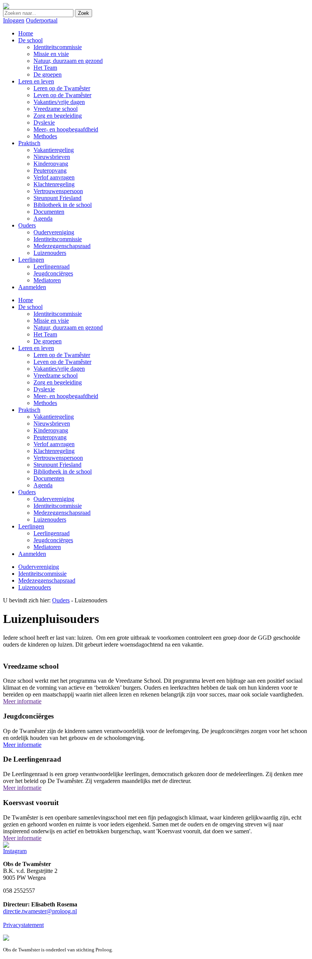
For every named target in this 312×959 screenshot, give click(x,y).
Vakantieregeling (53, 416)
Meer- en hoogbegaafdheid (65, 396)
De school (30, 307)
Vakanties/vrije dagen (59, 368)
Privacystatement (23, 925)
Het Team (45, 334)
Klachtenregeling (54, 451)
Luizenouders (49, 519)
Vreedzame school (55, 375)
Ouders (27, 492)
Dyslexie (44, 389)
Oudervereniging (53, 499)
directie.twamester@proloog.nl (40, 911)
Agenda (43, 485)
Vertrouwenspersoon (58, 458)
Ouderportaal (41, 20)
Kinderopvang (50, 430)
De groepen (47, 341)
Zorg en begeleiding (57, 382)
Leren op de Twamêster (61, 355)
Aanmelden (32, 554)
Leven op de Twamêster (62, 362)
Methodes (45, 403)
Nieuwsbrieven (51, 423)
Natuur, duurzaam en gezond (68, 327)
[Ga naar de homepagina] (6, 7)
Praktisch (29, 410)
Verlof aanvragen (54, 444)
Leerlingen (31, 526)
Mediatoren (47, 547)
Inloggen (13, 20)
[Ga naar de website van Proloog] (6, 938)
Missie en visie (51, 320)
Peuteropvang (50, 437)
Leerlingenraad (51, 533)
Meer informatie (22, 701)
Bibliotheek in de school (62, 471)
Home (25, 300)
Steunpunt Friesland (57, 464)
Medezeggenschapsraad (62, 512)
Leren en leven (36, 348)
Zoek (83, 13)
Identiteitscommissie (57, 314)
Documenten (48, 478)
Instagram (15, 851)
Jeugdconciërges (53, 540)
